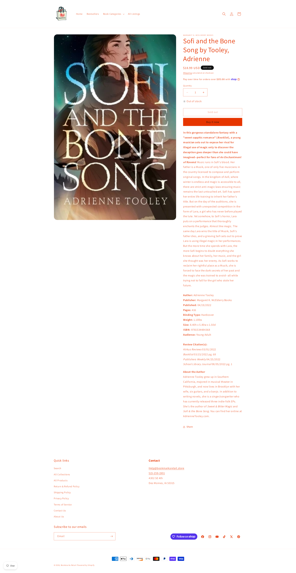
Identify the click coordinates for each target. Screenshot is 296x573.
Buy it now (212, 122)
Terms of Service (63, 504)
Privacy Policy (61, 498)
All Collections (62, 474)
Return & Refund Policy (66, 486)
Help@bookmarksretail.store (166, 468)
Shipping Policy (62, 492)
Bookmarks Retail (69, 565)
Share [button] (190, 426)
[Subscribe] (111, 536)
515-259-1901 (157, 473)
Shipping (187, 73)
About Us (59, 516)
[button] (113, 13)
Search (57, 468)
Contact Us (60, 510)
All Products (60, 480)
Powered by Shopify (86, 565)
